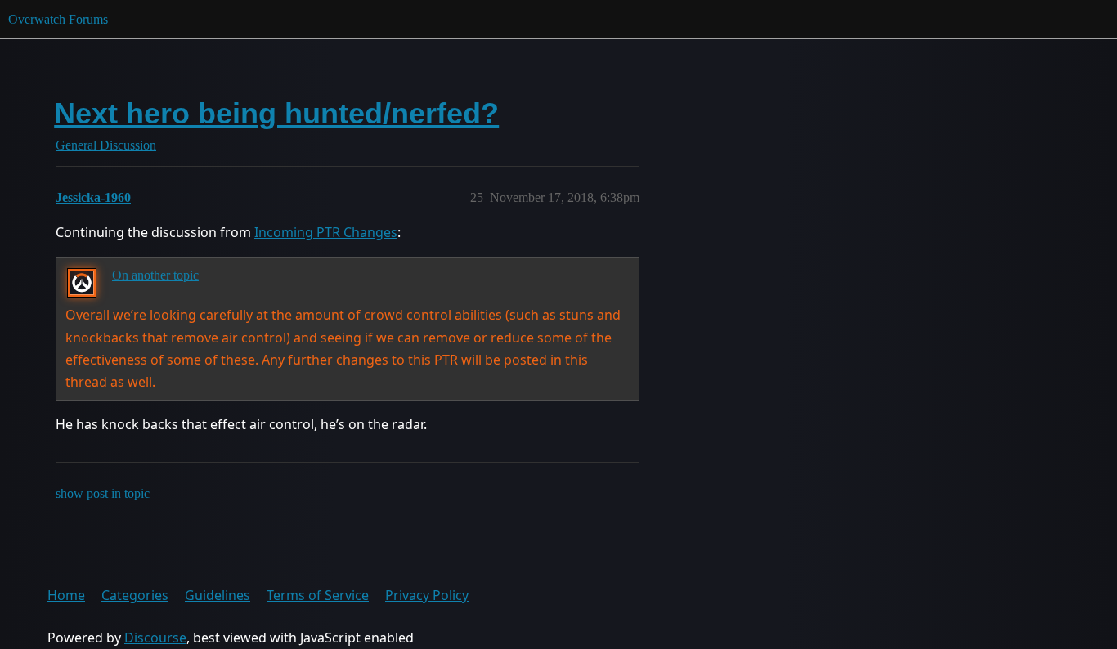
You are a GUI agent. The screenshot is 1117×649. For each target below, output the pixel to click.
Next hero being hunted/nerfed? (276, 113)
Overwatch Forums (58, 19)
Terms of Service (318, 595)
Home (66, 595)
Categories (134, 595)
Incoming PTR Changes (325, 232)
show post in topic (103, 493)
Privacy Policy (427, 595)
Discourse (155, 638)
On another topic (155, 275)
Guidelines (217, 595)
